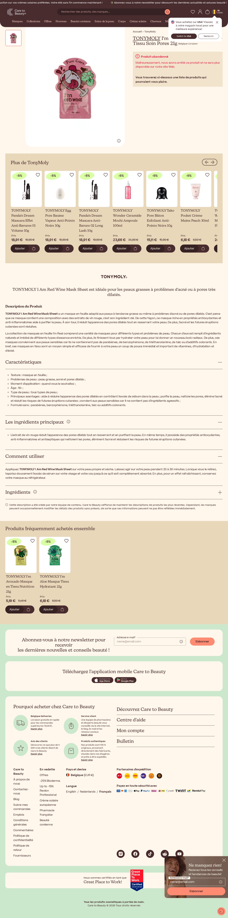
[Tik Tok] (150, 854)
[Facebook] (135, 854)
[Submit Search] (167, 12)
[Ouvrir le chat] (221, 911)
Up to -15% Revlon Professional (48, 790)
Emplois (18, 815)
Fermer (217, 22)
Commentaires (23, 830)
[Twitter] (165, 854)
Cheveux (155, 21)
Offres (48, 21)
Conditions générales (20, 822)
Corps (122, 21)
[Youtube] (179, 854)
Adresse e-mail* (126, 637)
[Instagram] (121, 854)
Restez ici (208, 36)
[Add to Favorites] (38, 175)
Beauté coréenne (81, 21)
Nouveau (61, 21)
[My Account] (200, 12)
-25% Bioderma (50, 781)
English (71, 792)
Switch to (184, 36)
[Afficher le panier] (207, 12)
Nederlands (87, 792)
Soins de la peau (104, 21)
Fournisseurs (22, 856)
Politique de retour (21, 848)
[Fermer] (224, 860)
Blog (16, 799)
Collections (33, 21)
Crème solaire (138, 21)
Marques (17, 21)
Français (105, 792)
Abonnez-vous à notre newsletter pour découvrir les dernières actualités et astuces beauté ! (170, 3)
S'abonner (202, 642)
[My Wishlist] (192, 12)
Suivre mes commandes (21, 807)
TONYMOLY (146, 38)
